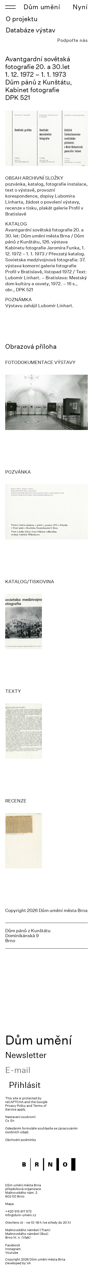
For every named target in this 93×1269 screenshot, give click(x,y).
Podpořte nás (72, 40)
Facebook (12, 1245)
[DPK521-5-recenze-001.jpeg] (46, 840)
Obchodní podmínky (20, 1140)
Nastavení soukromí (20, 1117)
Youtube (11, 1253)
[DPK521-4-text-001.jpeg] (46, 731)
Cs (7, 1121)
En (12, 1121)
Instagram (13, 1249)
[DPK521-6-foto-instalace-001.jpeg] (46, 402)
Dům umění (42, 7)
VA (29, 1263)
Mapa (9, 1204)
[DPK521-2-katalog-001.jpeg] (46, 621)
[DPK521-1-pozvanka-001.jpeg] (46, 512)
